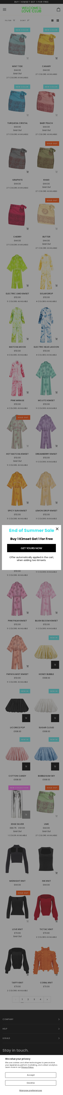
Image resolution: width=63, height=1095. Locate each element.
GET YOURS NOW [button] (31, 548)
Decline (31, 1082)
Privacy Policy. (27, 1067)
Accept (31, 1075)
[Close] (57, 529)
